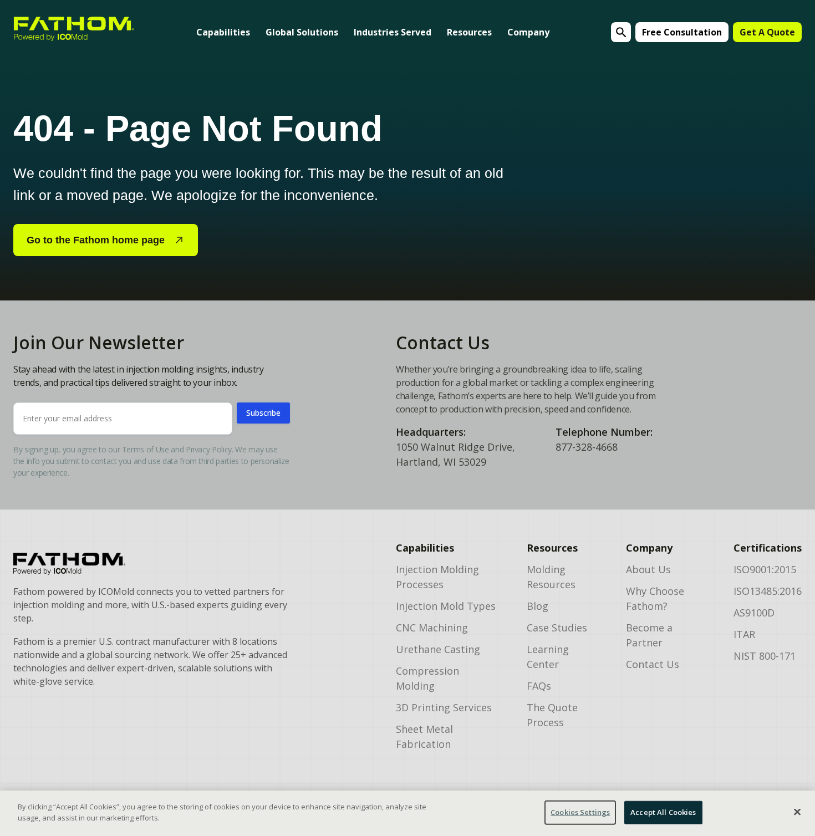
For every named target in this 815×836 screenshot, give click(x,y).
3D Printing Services (444, 707)
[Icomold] (150, 564)
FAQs (539, 685)
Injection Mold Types (446, 606)
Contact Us (652, 664)
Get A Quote (767, 32)
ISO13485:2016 (767, 591)
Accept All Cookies (663, 812)
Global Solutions (302, 32)
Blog (537, 606)
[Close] (797, 811)
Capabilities (223, 32)
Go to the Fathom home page (96, 240)
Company (528, 32)
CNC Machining (432, 627)
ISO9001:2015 (764, 569)
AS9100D (754, 612)
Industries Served (392, 32)
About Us (648, 569)
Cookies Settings (580, 812)
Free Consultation (682, 32)
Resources (469, 32)
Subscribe (263, 412)
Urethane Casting (438, 649)
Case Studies (557, 627)
